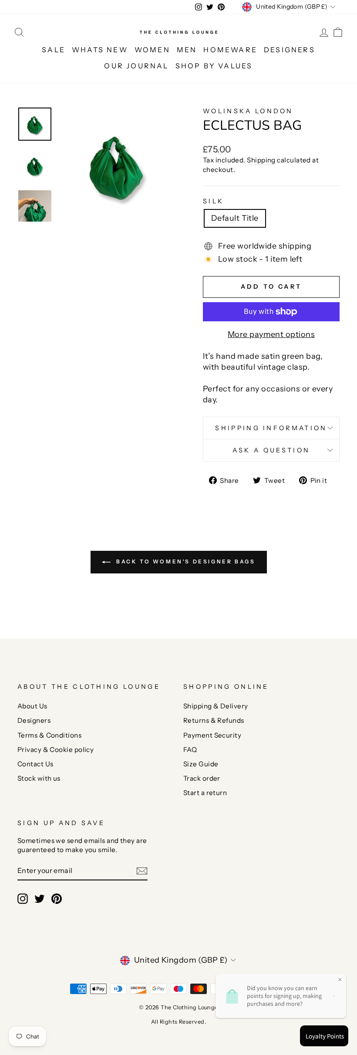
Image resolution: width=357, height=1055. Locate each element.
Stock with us (39, 778)
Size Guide (201, 764)
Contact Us (35, 764)
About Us (32, 706)
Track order (201, 778)
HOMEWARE (230, 49)
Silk (213, 201)
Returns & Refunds (213, 720)
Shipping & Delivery (215, 706)
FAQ (190, 749)
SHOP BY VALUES (214, 65)
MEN (187, 49)
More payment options (271, 334)
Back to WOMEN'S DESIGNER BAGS (185, 561)
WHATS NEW (100, 49)
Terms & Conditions (49, 735)
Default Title (235, 218)
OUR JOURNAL (136, 65)
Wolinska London (248, 111)
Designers (34, 720)
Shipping (261, 160)
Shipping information (271, 428)
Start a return (205, 793)
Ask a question (271, 450)
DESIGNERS (289, 49)
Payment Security (212, 735)
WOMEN (152, 49)
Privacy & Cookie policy (55, 749)
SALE (53, 49)
